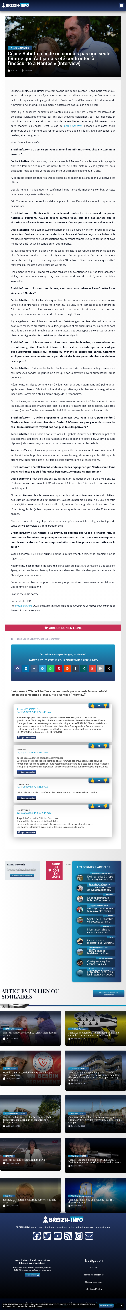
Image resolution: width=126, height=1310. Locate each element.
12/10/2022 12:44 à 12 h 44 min (34, 812)
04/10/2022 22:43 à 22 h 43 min (34, 711)
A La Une (15, 48)
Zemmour (54, 638)
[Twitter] (47, 1236)
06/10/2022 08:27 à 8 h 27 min (33, 786)
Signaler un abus (27, 737)
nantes (44, 638)
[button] (122, 5)
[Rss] (68, 1236)
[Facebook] (37, 1236)
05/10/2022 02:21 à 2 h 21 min (33, 752)
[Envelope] (89, 1236)
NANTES (24, 48)
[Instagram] (79, 1236)
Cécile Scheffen (73, 126)
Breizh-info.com (23, 605)
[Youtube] (58, 1236)
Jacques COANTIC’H (27, 709)
